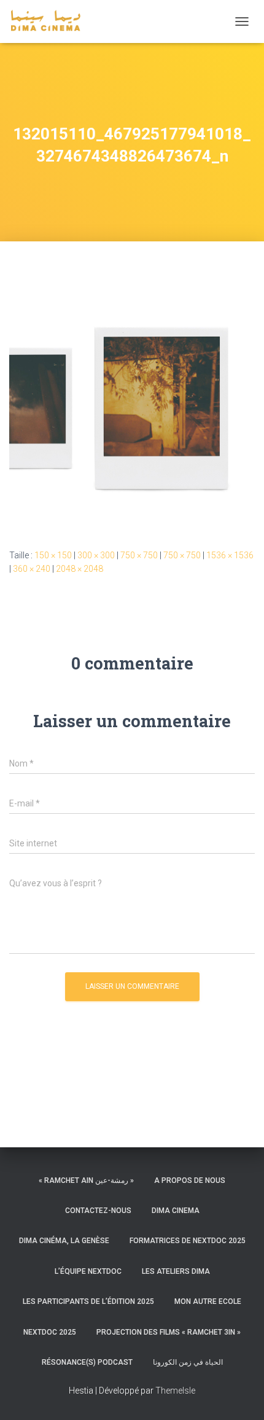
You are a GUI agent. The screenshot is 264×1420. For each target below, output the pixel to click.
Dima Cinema (176, 1210)
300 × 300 (96, 555)
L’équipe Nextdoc (88, 1271)
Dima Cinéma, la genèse (64, 1240)
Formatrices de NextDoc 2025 (188, 1240)
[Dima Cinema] (50, 21)
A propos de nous (189, 1180)
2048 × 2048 (79, 569)
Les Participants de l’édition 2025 (88, 1301)
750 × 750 (139, 555)
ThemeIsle (175, 1390)
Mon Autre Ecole (207, 1301)
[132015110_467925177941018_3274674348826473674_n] (132, 406)
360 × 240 (31, 569)
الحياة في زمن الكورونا (188, 1362)
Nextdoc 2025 (49, 1332)
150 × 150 (53, 555)
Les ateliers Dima (176, 1271)
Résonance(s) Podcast (87, 1362)
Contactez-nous (98, 1210)
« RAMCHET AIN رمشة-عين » (86, 1180)
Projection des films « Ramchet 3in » (168, 1332)
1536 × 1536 (230, 555)
